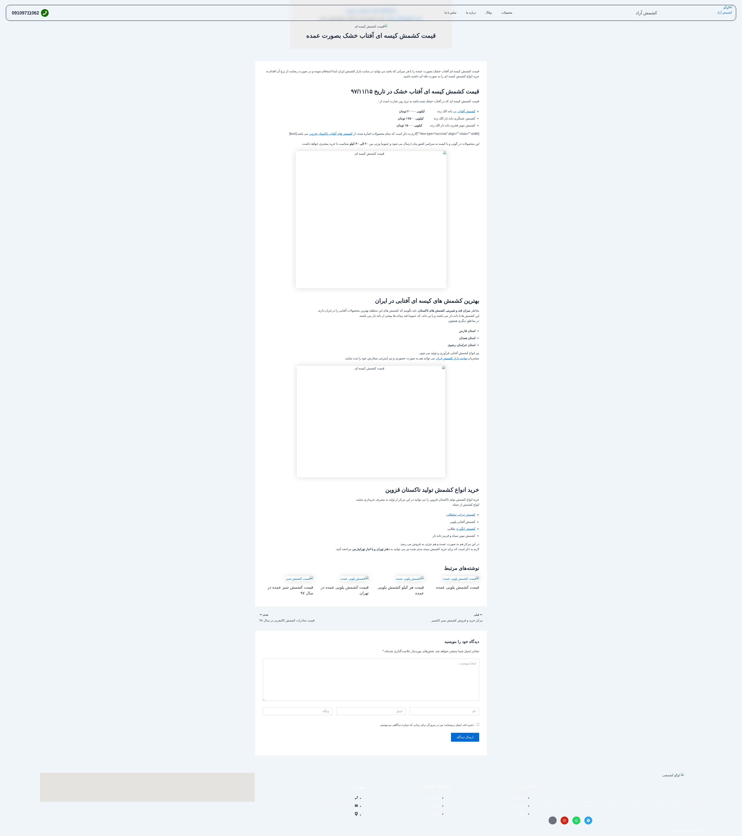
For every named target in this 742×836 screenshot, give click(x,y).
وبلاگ (489, 12)
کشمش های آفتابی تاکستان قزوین (331, 133)
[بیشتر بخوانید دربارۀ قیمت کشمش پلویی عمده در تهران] (355, 578)
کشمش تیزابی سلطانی (460, 514)
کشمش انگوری (465, 528)
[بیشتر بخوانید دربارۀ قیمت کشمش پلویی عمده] (461, 578)
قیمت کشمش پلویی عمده (457, 587)
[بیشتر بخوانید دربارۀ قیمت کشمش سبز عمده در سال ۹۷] (299, 578)
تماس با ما (450, 12)
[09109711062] (45, 13)
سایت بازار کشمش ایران (451, 358)
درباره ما (471, 12)
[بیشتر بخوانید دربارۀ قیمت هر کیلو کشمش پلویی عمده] (410, 578)
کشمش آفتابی (466, 111)
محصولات (506, 12)
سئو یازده (678, 830)
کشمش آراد (646, 12)
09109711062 (25, 12)
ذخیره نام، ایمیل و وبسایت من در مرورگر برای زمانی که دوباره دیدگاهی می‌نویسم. (427, 724)
